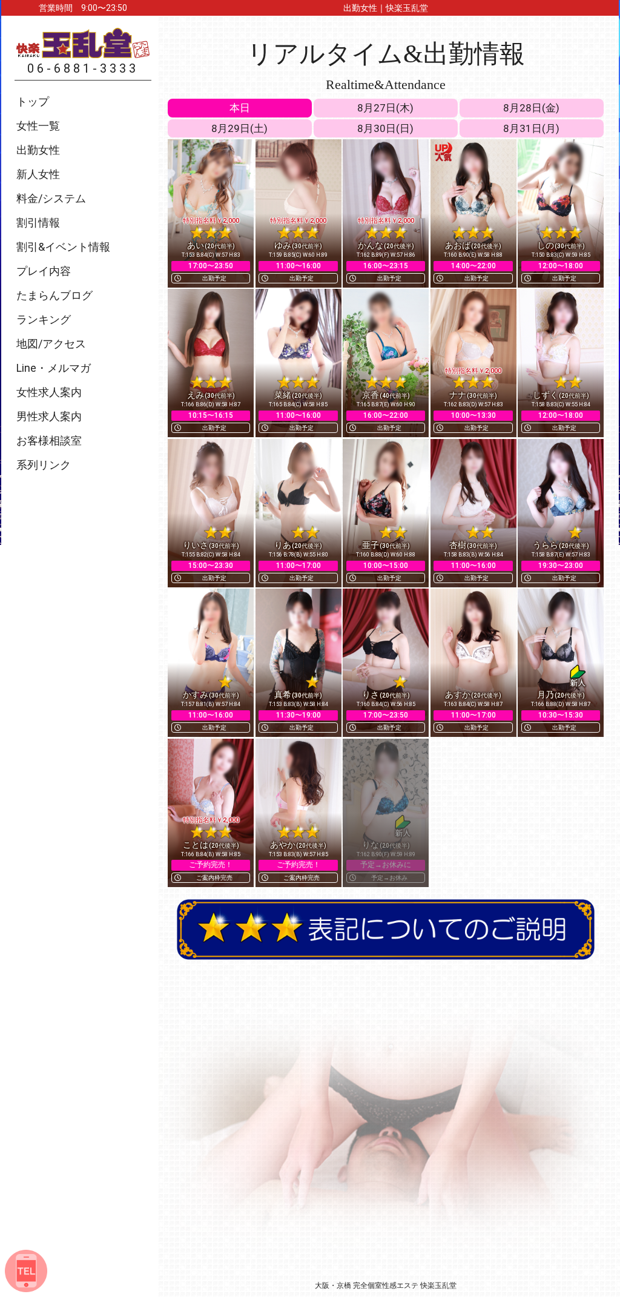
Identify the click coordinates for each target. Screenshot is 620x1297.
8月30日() (385, 128)
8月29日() (239, 128)
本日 (239, 108)
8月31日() (531, 128)
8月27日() (385, 108)
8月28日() (531, 108)
